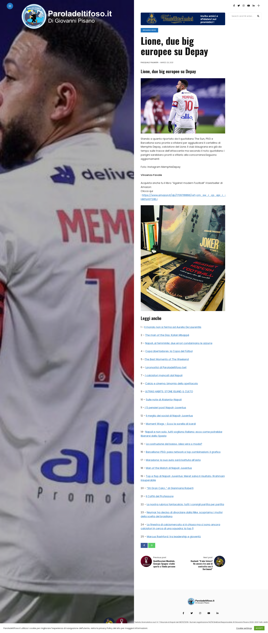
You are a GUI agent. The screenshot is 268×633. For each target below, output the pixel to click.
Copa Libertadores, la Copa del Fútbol (169, 351)
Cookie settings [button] (244, 628)
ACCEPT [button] (259, 628)
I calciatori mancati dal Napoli (163, 375)
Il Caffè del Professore (160, 496)
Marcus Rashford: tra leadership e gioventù (174, 536)
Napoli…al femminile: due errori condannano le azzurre (178, 343)
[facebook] (144, 545)
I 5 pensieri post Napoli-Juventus (165, 407)
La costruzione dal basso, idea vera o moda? (174, 444)
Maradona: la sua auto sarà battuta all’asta (173, 460)
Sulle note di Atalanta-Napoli (164, 399)
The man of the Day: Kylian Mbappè (167, 335)
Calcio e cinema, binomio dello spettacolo (171, 383)
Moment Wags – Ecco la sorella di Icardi (171, 423)
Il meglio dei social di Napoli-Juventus (169, 415)
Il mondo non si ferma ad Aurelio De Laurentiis (172, 327)
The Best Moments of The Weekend (167, 359)
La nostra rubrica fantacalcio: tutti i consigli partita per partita (185, 504)
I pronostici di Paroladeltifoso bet (165, 367)
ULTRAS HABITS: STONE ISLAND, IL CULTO (169, 391)
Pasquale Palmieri (149, 62)
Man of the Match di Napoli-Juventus (169, 468)
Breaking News (149, 30)
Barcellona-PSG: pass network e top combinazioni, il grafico (183, 452)
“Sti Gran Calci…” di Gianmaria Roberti (170, 488)
